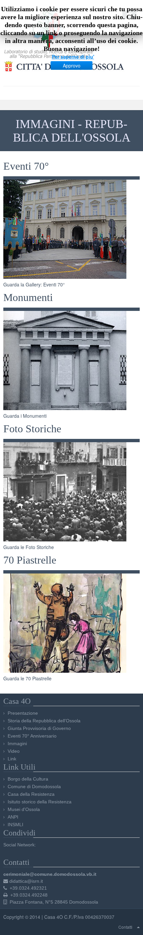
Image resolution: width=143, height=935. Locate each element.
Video (14, 751)
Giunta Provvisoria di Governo (39, 728)
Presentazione (23, 713)
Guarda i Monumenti (25, 415)
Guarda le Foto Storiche (28, 547)
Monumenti (28, 297)
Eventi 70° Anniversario (32, 736)
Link (12, 758)
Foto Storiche (32, 429)
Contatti (125, 927)
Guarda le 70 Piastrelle (27, 678)
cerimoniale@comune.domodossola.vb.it (49, 874)
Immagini (17, 743)
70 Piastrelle (29, 560)
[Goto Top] (138, 927)
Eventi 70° (26, 166)
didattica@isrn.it (26, 881)
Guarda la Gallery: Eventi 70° (34, 284)
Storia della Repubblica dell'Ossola (44, 720)
